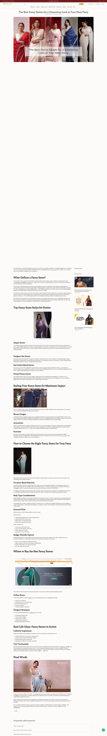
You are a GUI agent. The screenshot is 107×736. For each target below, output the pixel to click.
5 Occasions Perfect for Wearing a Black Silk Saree (84, 309)
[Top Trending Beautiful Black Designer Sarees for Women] (84, 319)
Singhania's (30, 597)
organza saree (54, 486)
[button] (33, 7)
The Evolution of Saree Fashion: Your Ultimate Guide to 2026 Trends (83, 290)
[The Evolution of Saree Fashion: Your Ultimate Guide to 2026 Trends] (84, 282)
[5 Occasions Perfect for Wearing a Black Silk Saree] (84, 300)
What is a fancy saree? (18, 726)
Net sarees (15, 359)
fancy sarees (53, 269)
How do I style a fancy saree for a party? (22, 730)
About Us (100, 1)
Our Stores (12, 1)
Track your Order (6, 1)
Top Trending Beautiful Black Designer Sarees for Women (84, 328)
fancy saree (33, 268)
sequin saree (22, 345)
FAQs (104, 1)
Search (82, 4)
